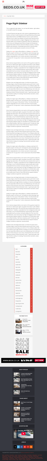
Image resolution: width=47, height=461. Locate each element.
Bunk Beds (27, 324)
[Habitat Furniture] (19, 332)
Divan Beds (24, 455)
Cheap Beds (25, 319)
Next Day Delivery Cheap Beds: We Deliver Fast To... (27, 379)
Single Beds (11, 457)
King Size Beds (14, 456)
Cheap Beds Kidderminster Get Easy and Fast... (26, 386)
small (32, 51)
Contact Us (32, 452)
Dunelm (10, 459)
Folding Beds (34, 455)
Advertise (27, 452)
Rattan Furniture (5, 457)
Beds (24, 324)
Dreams (24, 459)
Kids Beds (9, 456)
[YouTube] (24, 446)
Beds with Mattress (27, 326)
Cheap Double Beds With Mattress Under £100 (26, 374)
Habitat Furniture (26, 332)
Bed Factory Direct (39, 458)
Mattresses (26, 456)
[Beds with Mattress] (19, 326)
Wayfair (20, 459)
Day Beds (20, 455)
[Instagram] (15, 446)
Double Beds (29, 455)
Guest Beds (40, 455)
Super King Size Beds (38, 457)
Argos (17, 459)
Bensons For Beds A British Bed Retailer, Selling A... (25, 414)
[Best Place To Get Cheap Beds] (19, 321)
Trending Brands (26, 330)
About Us (23, 452)
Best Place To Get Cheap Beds (26, 321)
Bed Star (14, 459)
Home (5, 16)
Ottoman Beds (35, 456)
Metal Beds (30, 456)
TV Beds (16, 458)
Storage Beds (31, 457)
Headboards (4, 456)
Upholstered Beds (21, 458)
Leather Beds (20, 456)
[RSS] (31, 446)
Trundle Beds (11, 458)
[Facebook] (21, 446)
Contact (16, 455)
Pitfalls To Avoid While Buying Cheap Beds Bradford (26, 409)
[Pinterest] (27, 446)
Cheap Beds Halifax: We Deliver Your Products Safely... (26, 420)
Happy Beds (28, 459)
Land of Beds (33, 458)
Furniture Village (5, 459)
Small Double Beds (17, 457)
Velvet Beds (28, 458)
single (13, 51)
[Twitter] (18, 446)
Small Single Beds (24, 457)
